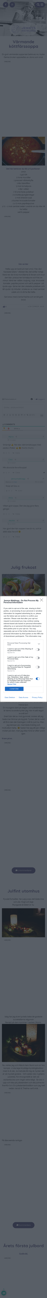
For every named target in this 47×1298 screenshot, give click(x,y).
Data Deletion (10, 697)
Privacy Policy (37, 697)
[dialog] (23, 649)
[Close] (42, 600)
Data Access (23, 697)
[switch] (38, 649)
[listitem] (23, 644)
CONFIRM (14, 689)
